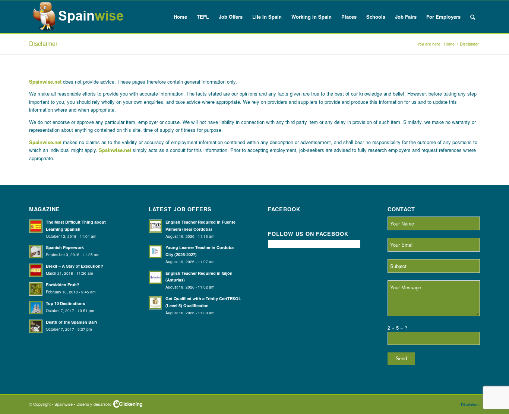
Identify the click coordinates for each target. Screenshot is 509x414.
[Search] (472, 16)
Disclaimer (43, 43)
